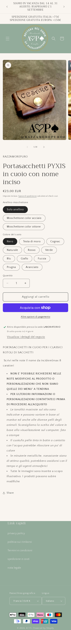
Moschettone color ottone (24, 226)
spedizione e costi (19, 559)
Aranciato (32, 267)
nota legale (14, 567)
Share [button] (10, 492)
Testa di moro (32, 241)
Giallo (24, 258)
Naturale (12, 250)
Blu (9, 258)
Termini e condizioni (20, 550)
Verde (49, 250)
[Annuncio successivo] (64, 6)
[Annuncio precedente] (7, 6)
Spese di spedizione (27, 196)
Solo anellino (15, 209)
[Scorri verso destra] (44, 147)
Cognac (55, 241)
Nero (10, 241)
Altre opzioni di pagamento (35, 316)
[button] (7, 38)
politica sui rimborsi (20, 541)
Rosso (32, 250)
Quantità (7, 275)
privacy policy (16, 533)
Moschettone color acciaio (24, 218)
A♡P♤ (29, 628)
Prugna (11, 267)
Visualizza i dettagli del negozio (26, 336)
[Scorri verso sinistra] (27, 147)
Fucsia (42, 258)
